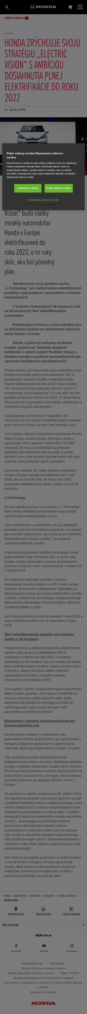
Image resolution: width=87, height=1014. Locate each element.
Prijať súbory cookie (58, 188)
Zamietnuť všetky (28, 188)
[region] (43, 177)
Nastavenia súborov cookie (43, 199)
